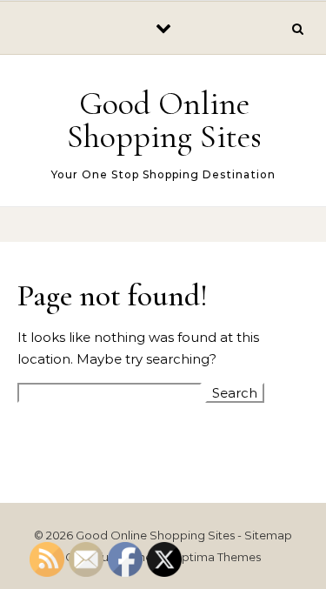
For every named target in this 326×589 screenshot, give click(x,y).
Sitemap (268, 535)
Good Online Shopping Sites (164, 120)
